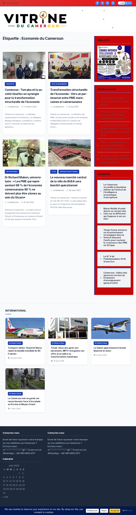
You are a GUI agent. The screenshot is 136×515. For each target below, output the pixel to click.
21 (17, 485)
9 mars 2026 (101, 355)
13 (14, 481)
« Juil (5, 496)
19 (10, 485)
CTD (111, 11)
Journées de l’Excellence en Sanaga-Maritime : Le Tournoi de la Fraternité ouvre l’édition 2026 (115, 130)
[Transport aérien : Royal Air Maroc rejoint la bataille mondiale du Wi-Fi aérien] (25, 328)
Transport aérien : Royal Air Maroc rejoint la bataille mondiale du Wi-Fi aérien (114, 115)
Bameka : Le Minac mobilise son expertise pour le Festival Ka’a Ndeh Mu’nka (114, 159)
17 (4, 485)
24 (4, 489)
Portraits (105, 28)
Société (10, 84)
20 (14, 485)
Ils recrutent (95, 19)
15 (20, 481)
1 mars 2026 (15, 408)
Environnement (78, 19)
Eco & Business (94, 11)
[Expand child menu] (82, 10)
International (77, 28)
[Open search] (113, 3)
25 (7, 489)
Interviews (92, 28)
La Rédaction (13, 107)
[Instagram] (107, 3)
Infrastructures (115, 19)
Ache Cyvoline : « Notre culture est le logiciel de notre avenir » (115, 101)
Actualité (75, 11)
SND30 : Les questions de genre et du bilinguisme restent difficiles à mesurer (113, 145)
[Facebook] (97, 3)
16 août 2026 (58, 361)
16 (23, 481)
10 (4, 481)
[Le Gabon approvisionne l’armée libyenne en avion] (111, 328)
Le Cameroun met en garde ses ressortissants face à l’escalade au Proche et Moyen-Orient (24, 401)
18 (7, 485)
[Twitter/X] (102, 3)
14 (17, 481)
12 (10, 481)
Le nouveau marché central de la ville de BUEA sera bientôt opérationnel (68, 181)
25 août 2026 (16, 358)
